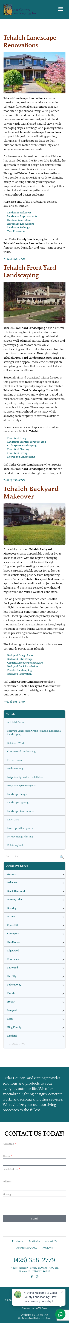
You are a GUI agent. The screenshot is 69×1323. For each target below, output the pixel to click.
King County (14, 1027)
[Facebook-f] (31, 1276)
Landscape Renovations (20, 811)
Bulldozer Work (15, 743)
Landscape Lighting (17, 802)
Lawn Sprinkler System (20, 828)
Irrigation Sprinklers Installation (25, 777)
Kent (10, 1018)
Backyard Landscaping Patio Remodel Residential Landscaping (34, 732)
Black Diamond (16, 891)
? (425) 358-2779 (14, 259)
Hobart (11, 1001)
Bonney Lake (14, 899)
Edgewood (13, 950)
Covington (13, 933)
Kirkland (12, 1035)
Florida (11, 993)
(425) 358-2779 (34, 1260)
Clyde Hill (12, 925)
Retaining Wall (15, 845)
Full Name (8, 1144)
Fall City (11, 976)
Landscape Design (17, 794)
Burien (11, 916)
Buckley (11, 908)
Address (7, 1181)
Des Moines (13, 942)
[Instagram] (37, 1276)
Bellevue (12, 882)
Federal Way (14, 984)
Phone (6, 1156)
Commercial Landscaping (21, 751)
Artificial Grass (15, 722)
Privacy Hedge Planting (20, 836)
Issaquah (12, 1010)
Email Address (11, 1169)
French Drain (14, 760)
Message (7, 1194)
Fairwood (12, 967)
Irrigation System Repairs (21, 785)
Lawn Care (13, 819)
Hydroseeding (15, 768)
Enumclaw (13, 959)
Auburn (11, 874)
